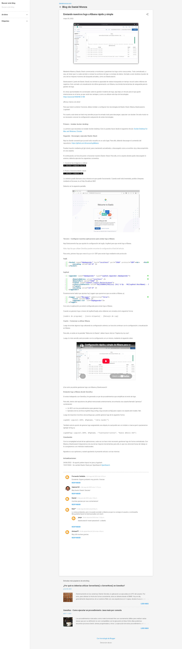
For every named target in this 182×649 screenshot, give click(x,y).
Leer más (145, 604)
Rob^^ (74, 509)
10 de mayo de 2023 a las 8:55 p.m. (87, 509)
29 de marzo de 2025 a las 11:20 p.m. (93, 517)
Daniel (74, 498)
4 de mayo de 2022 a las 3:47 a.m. (96, 476)
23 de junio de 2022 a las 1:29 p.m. (87, 498)
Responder (76, 483)
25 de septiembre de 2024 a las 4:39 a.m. (92, 531)
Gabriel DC (76, 487)
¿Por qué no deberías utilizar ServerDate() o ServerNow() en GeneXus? (94, 586)
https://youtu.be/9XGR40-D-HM (74, 97)
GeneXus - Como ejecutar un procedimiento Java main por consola (92, 610)
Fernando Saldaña (78, 476)
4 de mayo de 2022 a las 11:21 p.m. (91, 487)
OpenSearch (105, 465)
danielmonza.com (65, 3)
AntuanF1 (75, 531)
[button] (147, 14)
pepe (80, 517)
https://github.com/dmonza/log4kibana (85, 143)
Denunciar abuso (106, 643)
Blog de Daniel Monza (74, 6)
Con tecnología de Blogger (106, 638)
